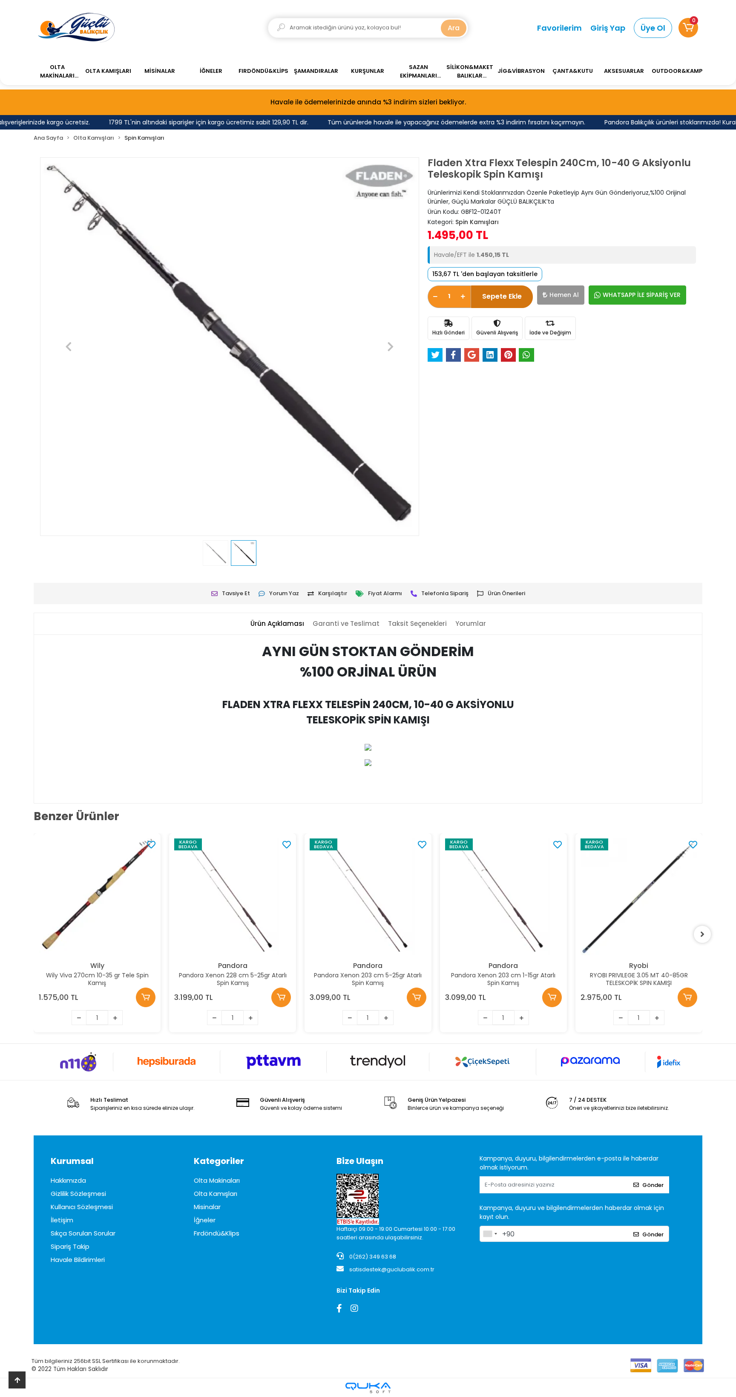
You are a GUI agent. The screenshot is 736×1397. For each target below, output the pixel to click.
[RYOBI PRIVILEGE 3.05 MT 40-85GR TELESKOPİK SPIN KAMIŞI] (639, 896)
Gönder (653, 1185)
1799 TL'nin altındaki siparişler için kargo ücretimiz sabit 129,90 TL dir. (195, 122)
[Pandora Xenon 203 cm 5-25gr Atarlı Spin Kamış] (368, 896)
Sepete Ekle (502, 296)
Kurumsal (72, 1161)
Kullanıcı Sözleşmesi (82, 1206)
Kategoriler (219, 1161)
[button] (688, 27)
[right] (702, 934)
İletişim (62, 1220)
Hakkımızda (68, 1180)
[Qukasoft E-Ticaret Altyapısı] (368, 1388)
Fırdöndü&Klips (216, 1233)
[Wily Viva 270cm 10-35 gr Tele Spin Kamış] (97, 896)
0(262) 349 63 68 (372, 1257)
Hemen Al (564, 295)
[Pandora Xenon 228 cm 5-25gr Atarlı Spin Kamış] (232, 896)
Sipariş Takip (70, 1246)
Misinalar (207, 1206)
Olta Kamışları (215, 1193)
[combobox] (490, 1233)
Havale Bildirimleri (78, 1259)
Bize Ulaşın (359, 1161)
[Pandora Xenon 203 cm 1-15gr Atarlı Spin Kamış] (503, 896)
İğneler (205, 1220)
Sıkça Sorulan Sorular (83, 1233)
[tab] (277, 624)
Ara (454, 28)
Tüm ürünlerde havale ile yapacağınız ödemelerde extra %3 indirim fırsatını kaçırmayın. (443, 122)
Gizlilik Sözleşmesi (78, 1193)
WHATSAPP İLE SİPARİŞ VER (642, 295)
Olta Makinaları (217, 1180)
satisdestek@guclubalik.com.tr (391, 1269)
